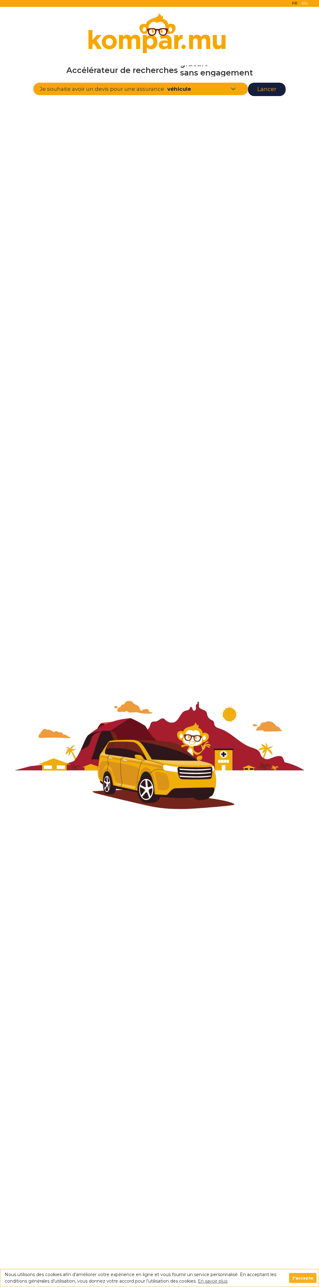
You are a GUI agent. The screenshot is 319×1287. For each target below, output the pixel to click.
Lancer (266, 89)
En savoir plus (212, 1281)
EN (304, 3)
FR (295, 3)
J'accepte (302, 1278)
